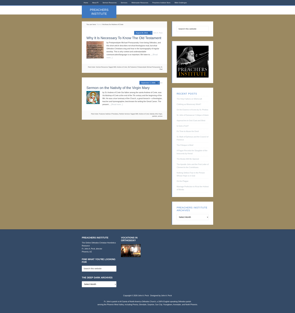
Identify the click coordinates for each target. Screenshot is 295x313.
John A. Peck (166, 296)
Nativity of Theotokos (111, 114)
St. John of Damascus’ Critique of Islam (193, 115)
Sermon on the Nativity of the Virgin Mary (118, 88)
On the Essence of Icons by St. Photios (192, 110)
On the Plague (182, 181)
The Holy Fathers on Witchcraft (189, 99)
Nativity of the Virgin (156, 114)
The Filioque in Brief (185, 145)
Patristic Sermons (124, 114)
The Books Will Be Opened (188, 159)
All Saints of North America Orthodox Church (137, 302)
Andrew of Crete (122, 67)
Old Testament (132, 67)
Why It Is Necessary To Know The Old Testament (123, 38)
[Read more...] (117, 104)
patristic (154, 116)
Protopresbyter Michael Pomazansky (148, 67)
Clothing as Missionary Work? (189, 104)
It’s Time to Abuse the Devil (188, 131)
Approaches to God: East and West (191, 121)
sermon (160, 116)
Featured (102, 114)
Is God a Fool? (183, 126)
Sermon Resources (102, 67)
